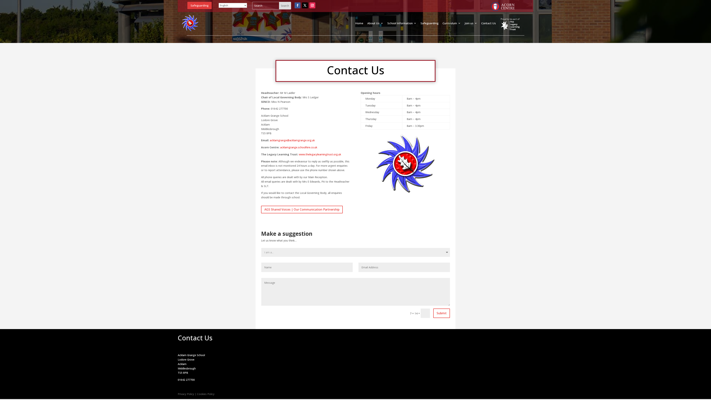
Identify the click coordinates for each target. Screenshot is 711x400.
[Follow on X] (305, 5)
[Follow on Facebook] (298, 5)
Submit (442, 313)
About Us (373, 23)
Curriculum (450, 23)
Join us (469, 23)
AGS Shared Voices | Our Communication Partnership (301, 209)
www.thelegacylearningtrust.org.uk (320, 154)
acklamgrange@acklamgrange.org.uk (292, 140)
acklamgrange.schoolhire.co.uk (298, 147)
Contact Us (488, 23)
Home (359, 23)
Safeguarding (199, 5)
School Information (400, 23)
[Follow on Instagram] (312, 5)
